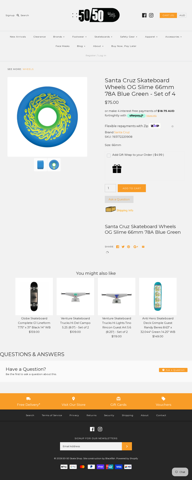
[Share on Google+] (136, 246)
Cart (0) (168, 15)
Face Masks (63, 46)
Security (109, 415)
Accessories (173, 36)
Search (30, 415)
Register (91, 55)
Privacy (74, 415)
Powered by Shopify (127, 458)
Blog (81, 46)
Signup (10, 15)
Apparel (151, 36)
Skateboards (103, 36)
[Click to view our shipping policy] (119, 212)
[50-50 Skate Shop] (96, 6)
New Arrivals (18, 36)
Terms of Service (52, 415)
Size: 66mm (113, 145)
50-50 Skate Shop (72, 458)
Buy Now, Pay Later (123, 46)
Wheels (28, 69)
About (98, 46)
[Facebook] (144, 15)
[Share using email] (143, 246)
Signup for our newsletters (96, 438)
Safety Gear (128, 36)
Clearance (39, 36)
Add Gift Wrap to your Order (138, 155)
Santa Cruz (122, 132)
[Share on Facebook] (117, 246)
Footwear (79, 36)
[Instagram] (151, 15)
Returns (92, 415)
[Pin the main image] (128, 246)
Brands (59, 36)
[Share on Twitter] (123, 246)
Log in (102, 55)
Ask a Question (119, 199)
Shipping (127, 415)
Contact (161, 415)
